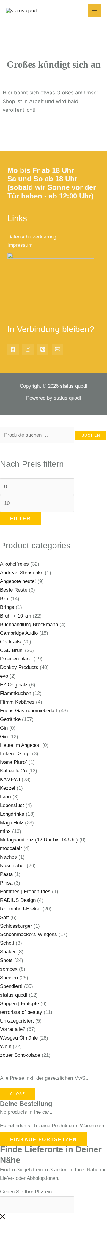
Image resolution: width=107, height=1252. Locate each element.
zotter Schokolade (20, 1055)
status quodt (13, 995)
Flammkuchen (15, 693)
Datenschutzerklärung (31, 237)
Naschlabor (12, 865)
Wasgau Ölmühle (19, 1038)
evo (4, 676)
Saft (4, 917)
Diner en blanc (16, 659)
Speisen (9, 977)
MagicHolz (11, 823)
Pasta (6, 874)
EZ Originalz (14, 685)
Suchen (90, 435)
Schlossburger (16, 926)
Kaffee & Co (13, 771)
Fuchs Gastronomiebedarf (29, 710)
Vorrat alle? (12, 1029)
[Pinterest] (42, 349)
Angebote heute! (18, 581)
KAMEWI (10, 779)
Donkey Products (19, 667)
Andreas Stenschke (21, 572)
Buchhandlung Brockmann (29, 624)
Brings (7, 607)
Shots (6, 960)
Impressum (19, 245)
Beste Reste (13, 590)
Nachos (8, 857)
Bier (4, 598)
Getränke (10, 719)
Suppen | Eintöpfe (19, 1003)
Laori (5, 797)
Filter (20, 519)
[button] (13, 1236)
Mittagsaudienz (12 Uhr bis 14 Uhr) (39, 840)
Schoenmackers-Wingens (28, 934)
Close (17, 1094)
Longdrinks (12, 814)
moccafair (11, 848)
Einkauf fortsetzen (43, 1139)
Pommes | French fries (25, 891)
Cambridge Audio (19, 633)
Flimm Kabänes (17, 702)
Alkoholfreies (14, 564)
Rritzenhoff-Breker (20, 909)
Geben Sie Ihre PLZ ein (26, 1191)
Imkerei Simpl (15, 753)
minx (5, 831)
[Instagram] (28, 349)
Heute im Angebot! (20, 745)
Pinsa (6, 883)
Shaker (8, 952)
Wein (5, 1046)
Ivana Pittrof (13, 762)
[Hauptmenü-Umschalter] (94, 10)
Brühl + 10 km (15, 616)
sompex (9, 969)
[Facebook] (13, 349)
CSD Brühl (11, 650)
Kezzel (7, 788)
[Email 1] (57, 349)
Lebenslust (12, 805)
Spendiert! (11, 986)
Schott (7, 943)
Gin (4, 728)
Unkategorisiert (17, 1021)
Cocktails (10, 642)
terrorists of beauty (21, 1012)
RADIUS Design (18, 900)
